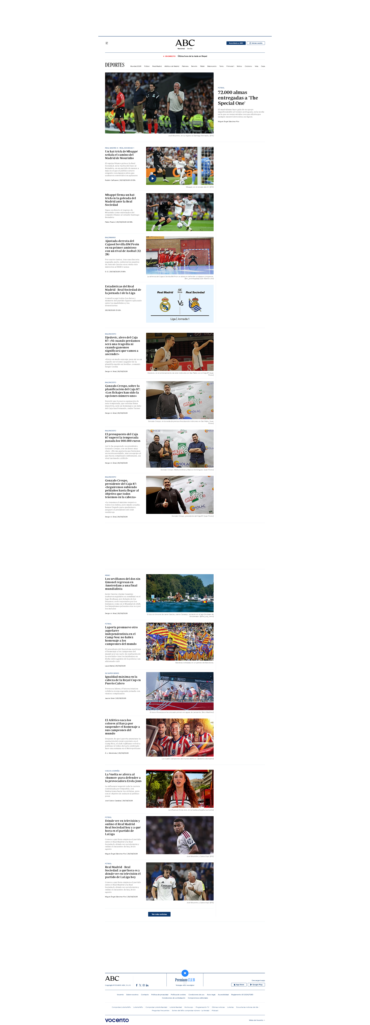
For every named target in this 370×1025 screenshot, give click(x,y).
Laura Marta (110, 666)
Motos (239, 66)
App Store (240, 984)
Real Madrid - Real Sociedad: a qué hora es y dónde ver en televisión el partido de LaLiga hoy (122, 872)
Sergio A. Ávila (111, 371)
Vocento (120, 994)
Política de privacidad (159, 994)
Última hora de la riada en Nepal (192, 56)
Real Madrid (157, 66)
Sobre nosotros (132, 994)
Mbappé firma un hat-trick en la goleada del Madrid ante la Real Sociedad (120, 200)
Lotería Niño (138, 1007)
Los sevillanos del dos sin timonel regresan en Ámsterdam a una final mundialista (122, 584)
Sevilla (189, 48)
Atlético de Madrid (171, 66)
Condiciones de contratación (173, 998)
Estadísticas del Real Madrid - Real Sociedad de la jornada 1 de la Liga (123, 289)
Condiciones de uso (196, 994)
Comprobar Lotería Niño (121, 1007)
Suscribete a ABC (236, 43)
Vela (256, 66)
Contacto (145, 994)
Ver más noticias (159, 914)
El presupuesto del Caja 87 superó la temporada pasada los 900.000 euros (122, 437)
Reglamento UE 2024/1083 (242, 994)
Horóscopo (188, 1007)
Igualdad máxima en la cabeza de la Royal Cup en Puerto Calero (123, 680)
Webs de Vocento (256, 1020)
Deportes (114, 64)
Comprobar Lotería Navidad (156, 1007)
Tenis (221, 66)
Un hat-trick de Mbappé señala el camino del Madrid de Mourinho (121, 155)
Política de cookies (178, 994)
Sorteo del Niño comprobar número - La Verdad (190, 1010)
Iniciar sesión (257, 43)
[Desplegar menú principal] (107, 43)
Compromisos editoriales (198, 998)
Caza (263, 66)
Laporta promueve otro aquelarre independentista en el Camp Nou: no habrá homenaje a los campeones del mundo (121, 635)
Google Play (257, 984)
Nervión (194, 66)
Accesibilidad (223, 994)
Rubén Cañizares (112, 180)
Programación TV (202, 1007)
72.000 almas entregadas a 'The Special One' (238, 97)
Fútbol (146, 66)
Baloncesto (212, 66)
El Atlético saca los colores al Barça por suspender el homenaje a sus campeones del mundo (122, 726)
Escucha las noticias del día (247, 1007)
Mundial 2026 (135, 66)
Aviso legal (211, 994)
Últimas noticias (218, 1007)
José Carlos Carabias (113, 801)
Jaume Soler (110, 698)
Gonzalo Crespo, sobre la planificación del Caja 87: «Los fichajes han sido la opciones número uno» (122, 391)
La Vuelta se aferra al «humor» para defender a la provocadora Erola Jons (123, 777)
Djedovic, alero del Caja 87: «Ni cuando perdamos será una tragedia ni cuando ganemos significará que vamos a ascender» (122, 346)
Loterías (230, 1007)
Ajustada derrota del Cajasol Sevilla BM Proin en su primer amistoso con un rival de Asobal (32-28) (123, 247)
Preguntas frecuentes (160, 1010)
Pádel (202, 66)
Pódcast (215, 1010)
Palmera (185, 66)
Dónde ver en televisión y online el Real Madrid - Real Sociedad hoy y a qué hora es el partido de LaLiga (123, 827)
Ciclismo (248, 66)
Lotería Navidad (176, 1007)
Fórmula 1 (230, 66)
